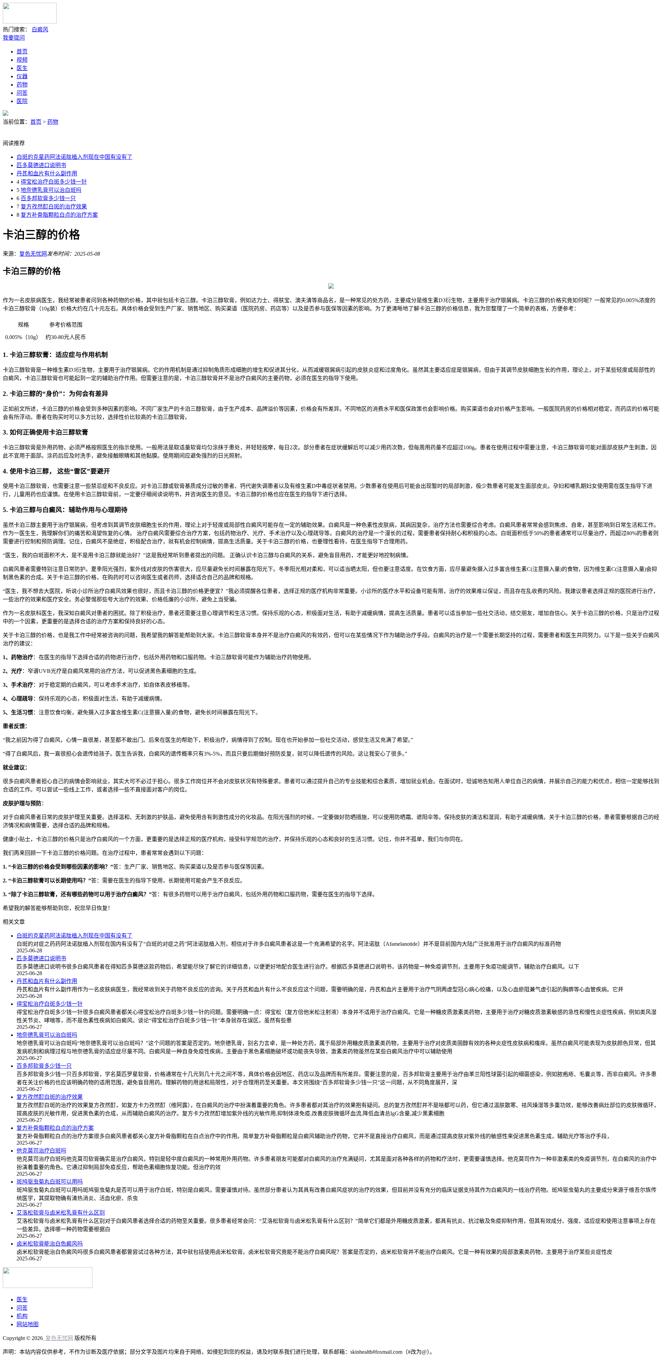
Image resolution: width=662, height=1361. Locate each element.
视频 (22, 60)
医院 (22, 101)
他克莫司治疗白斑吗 (41, 1151)
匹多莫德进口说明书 (41, 165)
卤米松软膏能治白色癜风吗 (50, 1244)
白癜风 (40, 29)
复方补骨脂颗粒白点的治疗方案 (59, 215)
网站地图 (28, 1324)
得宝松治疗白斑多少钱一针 (54, 182)
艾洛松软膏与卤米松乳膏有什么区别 (61, 1213)
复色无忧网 (33, 254)
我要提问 (14, 38)
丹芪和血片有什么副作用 (47, 173)
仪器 (22, 76)
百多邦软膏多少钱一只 (48, 198)
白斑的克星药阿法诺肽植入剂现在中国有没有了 (74, 157)
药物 (22, 85)
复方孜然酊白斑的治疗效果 (54, 206)
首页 (22, 51)
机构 (22, 1316)
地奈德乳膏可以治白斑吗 (51, 190)
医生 (22, 68)
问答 (22, 93)
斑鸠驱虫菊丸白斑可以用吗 (50, 1182)
